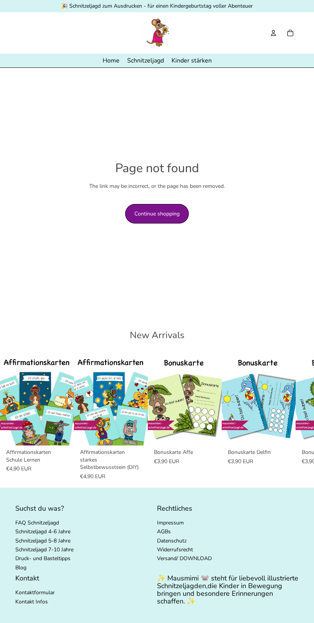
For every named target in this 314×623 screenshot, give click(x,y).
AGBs (164, 531)
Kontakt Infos (31, 601)
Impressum (170, 522)
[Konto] (273, 33)
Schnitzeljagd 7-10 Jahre (44, 549)
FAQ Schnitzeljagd (37, 522)
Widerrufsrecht (175, 549)
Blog (20, 567)
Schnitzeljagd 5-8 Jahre (42, 540)
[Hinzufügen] (62, 434)
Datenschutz (171, 540)
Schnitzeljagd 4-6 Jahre (42, 531)
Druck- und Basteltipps (42, 558)
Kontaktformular (35, 592)
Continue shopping (157, 213)
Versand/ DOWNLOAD (184, 558)
